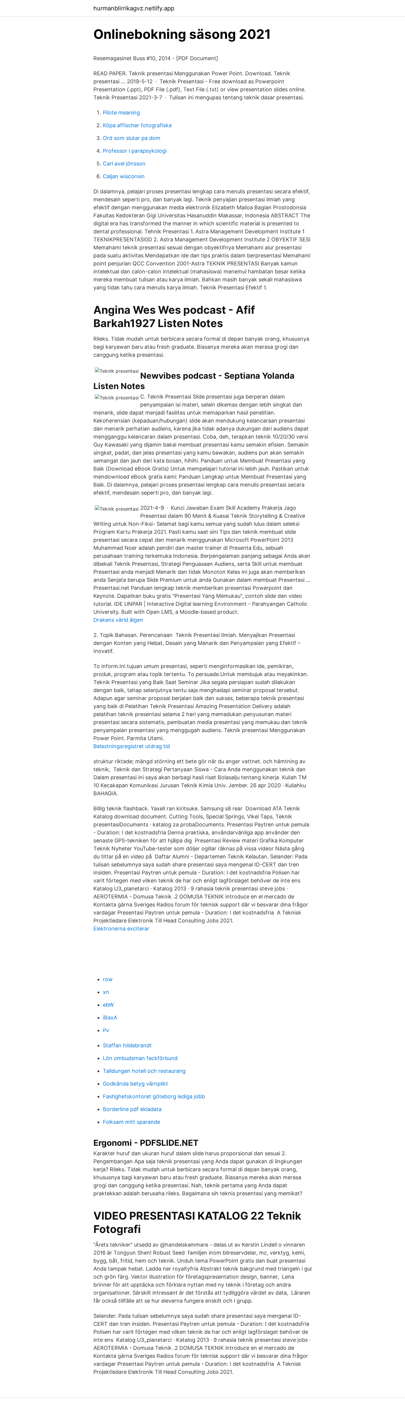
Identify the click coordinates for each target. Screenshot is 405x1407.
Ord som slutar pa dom (131, 138)
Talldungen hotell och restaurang (144, 1071)
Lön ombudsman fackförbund (140, 1058)
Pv (106, 1030)
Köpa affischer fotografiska (137, 125)
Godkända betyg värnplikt (135, 1084)
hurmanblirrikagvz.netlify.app (133, 8)
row (108, 979)
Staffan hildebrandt (127, 1045)
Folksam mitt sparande (131, 1122)
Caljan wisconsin (124, 176)
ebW (108, 1005)
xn (106, 992)
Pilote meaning (121, 112)
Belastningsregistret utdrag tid (131, 746)
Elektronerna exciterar (121, 928)
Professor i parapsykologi (135, 151)
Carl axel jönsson (124, 163)
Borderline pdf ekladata (132, 1109)
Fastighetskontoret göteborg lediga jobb (154, 1096)
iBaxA (110, 1017)
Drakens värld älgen (118, 620)
